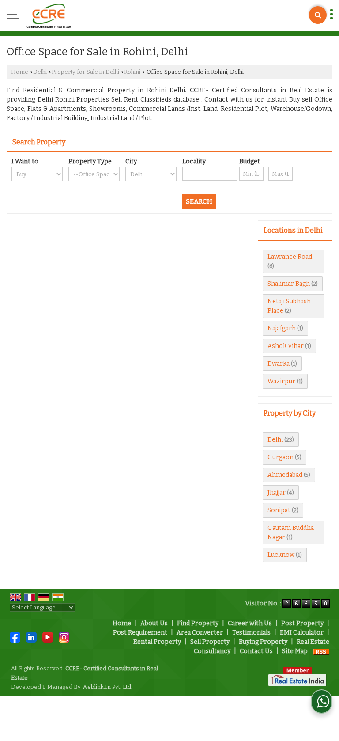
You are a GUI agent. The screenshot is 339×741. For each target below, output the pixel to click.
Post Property (302, 623)
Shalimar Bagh (288, 283)
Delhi (40, 71)
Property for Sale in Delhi (85, 71)
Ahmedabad (284, 475)
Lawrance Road (289, 257)
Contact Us (256, 651)
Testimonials (251, 632)
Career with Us (250, 623)
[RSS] (321, 651)
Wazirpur (281, 381)
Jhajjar (276, 492)
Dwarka (278, 363)
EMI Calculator (302, 632)
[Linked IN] (31, 637)
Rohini (132, 71)
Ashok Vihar (285, 346)
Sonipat (278, 510)
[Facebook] (15, 637)
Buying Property (263, 642)
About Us (154, 623)
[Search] (318, 15)
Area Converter (200, 632)
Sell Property (210, 642)
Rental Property (157, 642)
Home (19, 71)
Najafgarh (281, 328)
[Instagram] (64, 637)
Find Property (197, 623)
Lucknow (280, 555)
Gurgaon (280, 457)
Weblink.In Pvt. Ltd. (107, 687)
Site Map (295, 651)
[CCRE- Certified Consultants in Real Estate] (48, 15)
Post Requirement (140, 632)
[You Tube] (47, 637)
